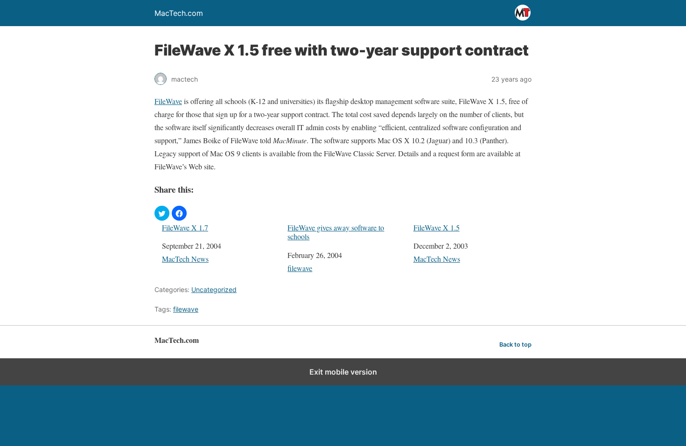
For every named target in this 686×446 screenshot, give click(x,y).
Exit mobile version (343, 371)
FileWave (168, 101)
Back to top (515, 344)
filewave (299, 268)
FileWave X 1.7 (185, 227)
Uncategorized (214, 289)
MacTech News (185, 259)
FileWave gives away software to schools (335, 232)
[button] (161, 213)
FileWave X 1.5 (436, 227)
